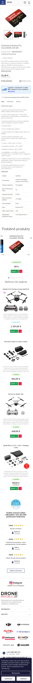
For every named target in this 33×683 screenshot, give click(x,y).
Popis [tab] (2, 101)
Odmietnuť (8, 679)
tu (8, 668)
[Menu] (3, 2)
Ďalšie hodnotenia (16, 571)
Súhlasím (23, 679)
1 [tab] (8, 277)
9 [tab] (21, 277)
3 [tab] (11, 277)
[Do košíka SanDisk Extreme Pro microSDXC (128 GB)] (20, 271)
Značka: (7, 58)
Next (28, 254)
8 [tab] (19, 277)
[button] (15, 331)
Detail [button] (13, 331)
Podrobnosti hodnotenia (8, 54)
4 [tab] (13, 277)
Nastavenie (16, 673)
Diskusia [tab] (18, 101)
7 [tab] (18, 277)
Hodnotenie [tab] (10, 101)
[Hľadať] (25, 2)
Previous (3, 254)
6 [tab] (16, 277)
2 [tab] (10, 277)
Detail (13, 271)
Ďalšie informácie (6, 71)
